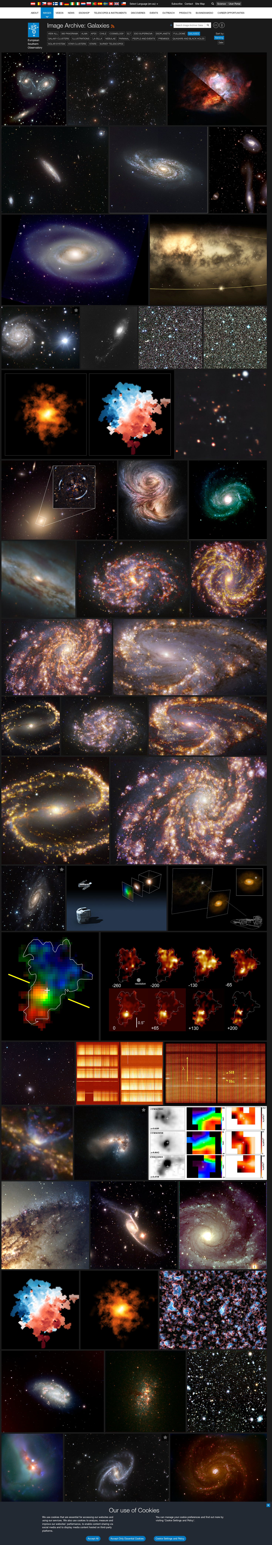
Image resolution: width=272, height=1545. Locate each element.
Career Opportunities (231, 12)
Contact (189, 3)
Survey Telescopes (111, 43)
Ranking (219, 37)
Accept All (93, 1538)
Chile (103, 33)
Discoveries (138, 12)
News (71, 12)
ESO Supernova (143, 33)
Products (185, 12)
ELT (129, 33)
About (34, 12)
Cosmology (117, 33)
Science (221, 3)
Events (154, 12)
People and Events (143, 38)
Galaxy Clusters (58, 38)
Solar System (56, 43)
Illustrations (80, 38)
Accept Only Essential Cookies (127, 1538)
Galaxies (194, 33)
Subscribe (177, 3)
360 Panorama (69, 33)
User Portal (234, 3)
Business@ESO (204, 12)
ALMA (84, 33)
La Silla (97, 38)
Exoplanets (163, 33)
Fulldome (179, 33)
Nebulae (110, 38)
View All (53, 33)
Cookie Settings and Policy (170, 1538)
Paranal (124, 38)
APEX (93, 33)
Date (221, 42)
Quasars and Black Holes (188, 38)
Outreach (168, 12)
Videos (59, 12)
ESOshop (84, 12)
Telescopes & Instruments (110, 12)
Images (47, 12)
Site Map (200, 3)
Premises (163, 38)
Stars (92, 43)
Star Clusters (77, 43)
